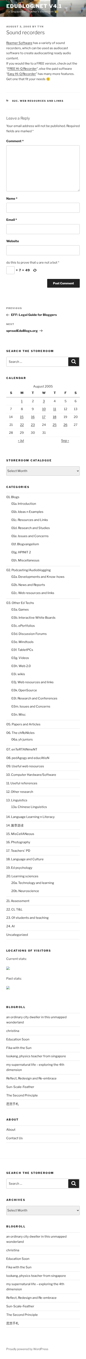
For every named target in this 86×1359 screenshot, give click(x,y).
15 (22, 417)
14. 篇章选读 (15, 825)
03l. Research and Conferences (34, 698)
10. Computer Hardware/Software (31, 775)
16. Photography (18, 842)
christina (12, 1031)
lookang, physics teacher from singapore (36, 1056)
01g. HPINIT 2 (21, 552)
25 (55, 425)
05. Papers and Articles (23, 724)
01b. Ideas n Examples (27, 512)
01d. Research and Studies (30, 528)
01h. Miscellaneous (25, 560)
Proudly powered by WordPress (27, 1349)
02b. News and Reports (28, 585)
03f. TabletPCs (22, 650)
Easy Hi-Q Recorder (22, 74)
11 (54, 409)
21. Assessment (17, 901)
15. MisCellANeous (20, 834)
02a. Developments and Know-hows (37, 577)
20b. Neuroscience (25, 891)
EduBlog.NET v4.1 (34, 6)
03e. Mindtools (22, 642)
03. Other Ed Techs (20, 603)
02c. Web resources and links (38, 100)
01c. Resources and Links (29, 520)
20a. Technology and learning (32, 883)
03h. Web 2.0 (21, 666)
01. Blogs (12, 497)
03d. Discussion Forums (29, 634)
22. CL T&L (14, 909)
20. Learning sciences (22, 876)
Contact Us (14, 1138)
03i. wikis (18, 674)
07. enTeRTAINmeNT (21, 749)
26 (65, 425)
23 (33, 425)
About (10, 1130)
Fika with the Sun (19, 1048)
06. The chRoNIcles (20, 733)
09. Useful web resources (25, 766)
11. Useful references (21, 783)
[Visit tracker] (8, 969)
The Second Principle (22, 1095)
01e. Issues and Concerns (30, 536)
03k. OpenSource (24, 690)
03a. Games (20, 609)
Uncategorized (17, 935)
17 (44, 417)
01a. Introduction (23, 504)
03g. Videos (20, 658)
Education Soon (17, 1039)
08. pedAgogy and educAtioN (27, 758)
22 (22, 425)
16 (33, 417)
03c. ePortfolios (23, 626)
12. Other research (19, 792)
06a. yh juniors (22, 739)
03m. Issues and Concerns (30, 706)
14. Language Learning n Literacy (30, 817)
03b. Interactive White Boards (33, 618)
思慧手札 (12, 1104)
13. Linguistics (16, 800)
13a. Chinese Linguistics (29, 807)
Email (11, 220)
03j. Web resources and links (32, 682)
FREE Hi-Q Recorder (22, 69)
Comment (15, 141)
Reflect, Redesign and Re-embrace (31, 1078)
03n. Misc (18, 714)
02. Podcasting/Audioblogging (28, 570)
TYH (40, 26)
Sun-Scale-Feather (20, 1087)
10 (44, 409)
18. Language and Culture (25, 859)
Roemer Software (19, 43)
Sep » (65, 440)
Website (12, 241)
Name (11, 198)
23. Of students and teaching (27, 918)
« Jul (21, 440)
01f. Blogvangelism (25, 544)
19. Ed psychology (19, 868)
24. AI (10, 926)
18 (54, 417)
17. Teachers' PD (18, 851)
